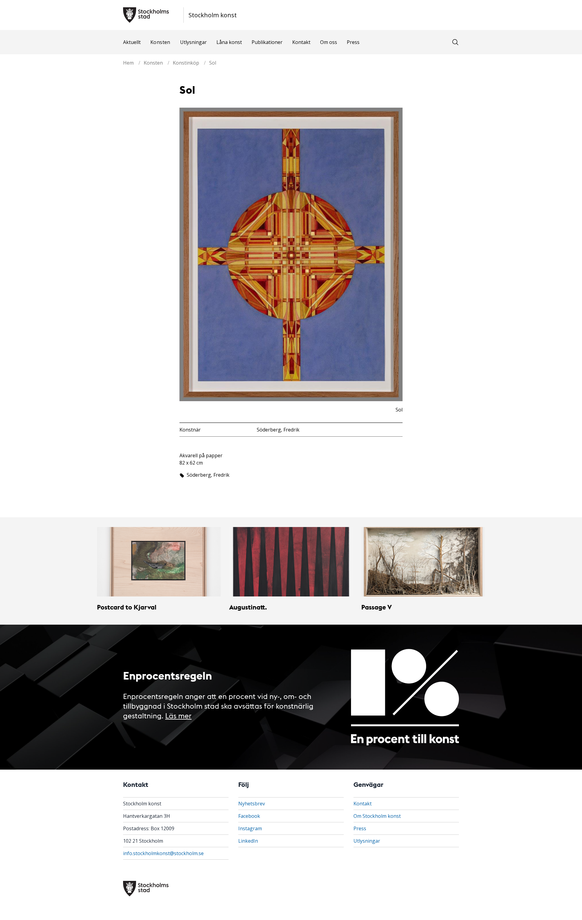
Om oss (328, 42)
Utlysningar (193, 42)
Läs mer (178, 715)
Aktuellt (132, 42)
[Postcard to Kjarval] (159, 562)
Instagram (250, 828)
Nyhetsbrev (251, 803)
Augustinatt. (248, 607)
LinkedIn (248, 841)
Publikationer (267, 42)
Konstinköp (186, 62)
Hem (128, 62)
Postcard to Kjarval (126, 607)
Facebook (249, 816)
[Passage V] (423, 562)
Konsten (160, 42)
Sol (212, 62)
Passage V (376, 607)
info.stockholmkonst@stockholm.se (163, 853)
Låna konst (229, 42)
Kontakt (301, 42)
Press (353, 42)
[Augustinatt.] (291, 562)
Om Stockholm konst (377, 816)
